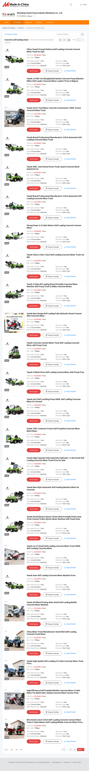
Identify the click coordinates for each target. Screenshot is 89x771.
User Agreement (56, 762)
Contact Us (50, 22)
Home (6, 22)
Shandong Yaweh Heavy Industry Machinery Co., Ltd (39, 13)
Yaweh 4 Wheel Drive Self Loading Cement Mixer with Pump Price (55, 372)
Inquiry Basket (71, 71)
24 (12, 749)
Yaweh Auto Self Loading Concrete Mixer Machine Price (51, 575)
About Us (29, 22)
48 (21, 750)
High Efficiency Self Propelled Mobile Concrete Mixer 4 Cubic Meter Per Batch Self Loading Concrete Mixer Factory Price (53, 691)
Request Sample (53, 71)
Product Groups (11, 34)
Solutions (39, 22)
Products (18, 22)
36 (16, 750)
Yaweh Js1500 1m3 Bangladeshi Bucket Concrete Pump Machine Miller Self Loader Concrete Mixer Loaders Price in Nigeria (55, 79)
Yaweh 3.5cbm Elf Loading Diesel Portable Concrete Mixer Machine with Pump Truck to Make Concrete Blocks (52, 285)
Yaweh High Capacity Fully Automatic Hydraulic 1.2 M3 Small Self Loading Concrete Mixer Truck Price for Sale (55, 459)
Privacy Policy (77, 762)
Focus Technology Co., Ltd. (30, 762)
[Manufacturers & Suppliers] (16, 4)
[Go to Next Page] (82, 39)
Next (79, 749)
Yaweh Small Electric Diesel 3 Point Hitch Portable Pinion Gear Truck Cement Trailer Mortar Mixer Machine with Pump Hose (54, 518)
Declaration (67, 762)
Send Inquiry (34, 71)
